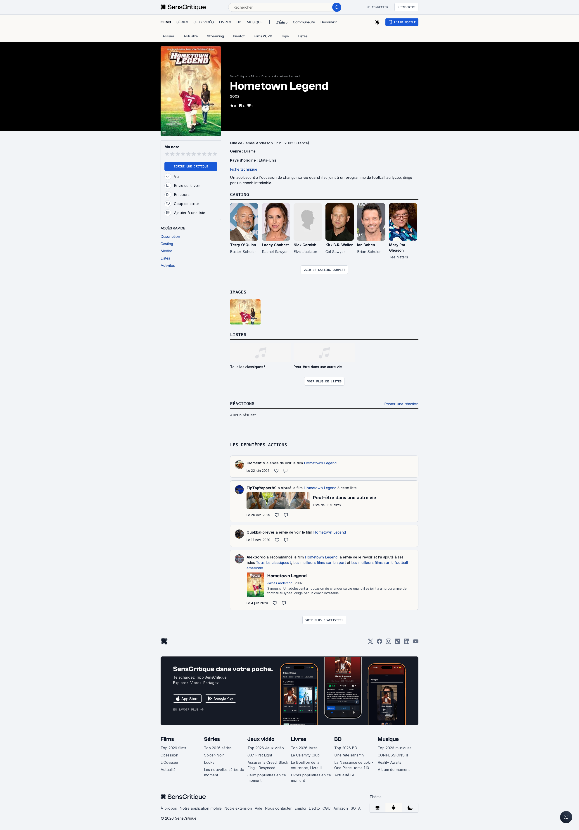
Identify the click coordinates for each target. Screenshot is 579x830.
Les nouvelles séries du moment (224, 772)
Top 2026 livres (304, 748)
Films (254, 76)
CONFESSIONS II (393, 755)
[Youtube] (415, 643)
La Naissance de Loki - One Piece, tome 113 (353, 765)
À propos (169, 808)
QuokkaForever (261, 532)
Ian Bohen (366, 245)
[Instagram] (388, 643)
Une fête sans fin (349, 755)
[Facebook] (379, 643)
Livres (298, 739)
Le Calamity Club (305, 755)
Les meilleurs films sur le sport (319, 562)
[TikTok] (397, 643)
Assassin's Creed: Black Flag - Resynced (267, 765)
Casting (239, 194)
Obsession (169, 755)
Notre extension (238, 808)
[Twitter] (370, 643)
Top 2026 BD (345, 748)
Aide (258, 808)
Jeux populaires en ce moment (266, 778)
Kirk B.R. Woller (339, 245)
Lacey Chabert (275, 245)
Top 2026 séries (218, 748)
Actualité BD (345, 775)
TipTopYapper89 (262, 488)
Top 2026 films (173, 748)
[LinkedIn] (406, 643)
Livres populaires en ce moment (311, 778)
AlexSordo (256, 557)
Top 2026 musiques (394, 748)
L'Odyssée (169, 762)
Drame (265, 76)
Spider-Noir (214, 755)
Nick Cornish (305, 245)
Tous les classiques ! (273, 562)
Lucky (209, 762)
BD (338, 739)
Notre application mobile (201, 808)
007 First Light (259, 755)
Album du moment (394, 769)
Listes (238, 334)
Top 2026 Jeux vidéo (265, 748)
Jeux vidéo (261, 739)
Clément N (256, 463)
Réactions (242, 403)
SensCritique (238, 76)
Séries (212, 739)
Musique (388, 739)
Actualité (168, 769)
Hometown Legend (287, 76)
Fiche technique (243, 169)
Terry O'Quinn (243, 245)
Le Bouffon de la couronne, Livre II (306, 765)
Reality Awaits (389, 762)
